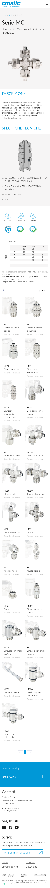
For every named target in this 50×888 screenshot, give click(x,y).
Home (4, 15)
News (5, 862)
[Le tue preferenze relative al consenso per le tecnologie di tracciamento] (4, 884)
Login (4, 875)
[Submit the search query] (3, 290)
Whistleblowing (40, 875)
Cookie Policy (24, 875)
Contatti (30, 862)
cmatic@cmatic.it (10, 811)
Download (31, 867)
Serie (10, 15)
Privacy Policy (11, 875)
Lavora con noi (10, 867)
